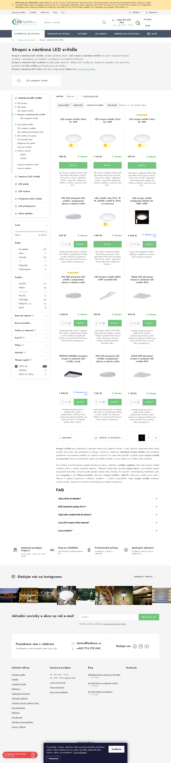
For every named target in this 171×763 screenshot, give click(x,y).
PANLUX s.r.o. (32, 303)
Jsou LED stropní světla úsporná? (73, 522)
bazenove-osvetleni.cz (85, 742)
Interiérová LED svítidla (30, 98)
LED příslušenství (26, 206)
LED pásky (23, 184)
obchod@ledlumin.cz (88, 643)
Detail (73, 165)
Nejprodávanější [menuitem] (95, 105)
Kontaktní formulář (19, 684)
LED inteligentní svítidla (29, 118)
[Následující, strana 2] (149, 438)
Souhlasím (116, 749)
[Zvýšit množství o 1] (69, 244)
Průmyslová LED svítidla (30, 198)
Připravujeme (32, 269)
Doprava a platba (18, 12)
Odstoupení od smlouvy (21, 693)
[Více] (152, 34)
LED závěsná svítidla (25, 124)
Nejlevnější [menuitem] (63, 105)
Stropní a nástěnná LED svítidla (31, 114)
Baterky (23, 154)
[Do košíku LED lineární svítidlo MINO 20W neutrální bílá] (115, 323)
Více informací (80, 752)
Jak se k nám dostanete (59, 692)
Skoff (32, 307)
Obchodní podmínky (20, 698)
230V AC (32, 366)
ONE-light (32, 299)
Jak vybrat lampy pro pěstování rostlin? (103, 683)
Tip (32, 261)
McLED (32, 295)
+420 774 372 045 (123, 21)
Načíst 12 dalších (110, 438)
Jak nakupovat (17, 717)
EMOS (32, 287)
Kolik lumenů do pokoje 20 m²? (72, 506)
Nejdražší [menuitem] (78, 105)
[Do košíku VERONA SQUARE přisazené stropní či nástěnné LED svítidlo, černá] (80, 402)
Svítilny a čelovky (24, 151)
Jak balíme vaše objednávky (22, 722)
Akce (32, 253)
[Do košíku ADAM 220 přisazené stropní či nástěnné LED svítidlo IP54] (149, 323)
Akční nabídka (25, 213)
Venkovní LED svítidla (29, 176)
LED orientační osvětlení (26, 128)
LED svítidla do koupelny (26, 136)
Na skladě (32, 249)
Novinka (32, 257)
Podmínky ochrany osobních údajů (25, 703)
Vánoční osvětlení (24, 168)
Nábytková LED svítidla (26, 143)
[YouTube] (147, 646)
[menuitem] (28, 34)
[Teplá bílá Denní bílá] (73, 138)
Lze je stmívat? (65, 530)
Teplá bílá (70, 145)
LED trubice (24, 191)
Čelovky (23, 158)
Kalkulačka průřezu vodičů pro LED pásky (104, 674)
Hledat (104, 22)
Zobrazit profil (143, 576)
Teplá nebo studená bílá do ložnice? (75, 514)
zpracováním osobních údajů (115, 624)
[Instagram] (141, 646)
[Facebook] (135, 646)
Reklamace (16, 689)
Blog (55, 12)
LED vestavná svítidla (25, 111)
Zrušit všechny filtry (90, 96)
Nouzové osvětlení (24, 147)
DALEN (32, 283)
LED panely (21, 107)
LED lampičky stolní (24, 139)
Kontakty (33, 12)
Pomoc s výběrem (19, 727)
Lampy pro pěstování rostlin (28, 164)
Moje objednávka (18, 708)
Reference (45, 12)
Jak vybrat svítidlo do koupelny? (100, 691)
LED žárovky (22, 103)
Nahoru (67, 438)
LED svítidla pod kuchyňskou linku (30, 132)
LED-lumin (32, 291)
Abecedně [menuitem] (112, 105)
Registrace (153, 12)
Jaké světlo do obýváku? (69, 498)
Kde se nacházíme (57, 687)
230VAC (32, 370)
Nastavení (53, 758)
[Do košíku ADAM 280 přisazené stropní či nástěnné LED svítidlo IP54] (149, 402)
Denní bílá (75, 145)
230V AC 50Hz (32, 374)
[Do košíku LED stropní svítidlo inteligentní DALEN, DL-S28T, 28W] (149, 244)
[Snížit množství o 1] (62, 244)
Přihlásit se (149, 617)
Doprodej (32, 265)
